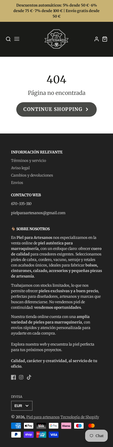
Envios (17, 182)
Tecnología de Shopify (79, 417)
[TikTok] (29, 377)
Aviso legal (20, 168)
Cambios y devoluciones (32, 175)
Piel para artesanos (43, 417)
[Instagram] (21, 377)
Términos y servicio (28, 160)
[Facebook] (13, 377)
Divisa (16, 397)
